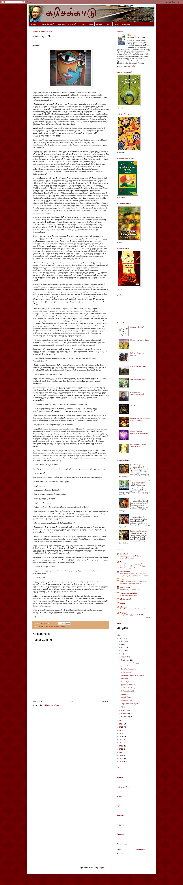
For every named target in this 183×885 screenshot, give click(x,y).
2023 (121, 752)
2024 (121, 755)
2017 (121, 733)
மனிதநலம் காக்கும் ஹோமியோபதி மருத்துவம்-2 (139, 432)
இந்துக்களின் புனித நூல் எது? (140, 340)
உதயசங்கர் (49, 626)
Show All (148, 617)
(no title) (133, 405)
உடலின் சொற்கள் (126, 672)
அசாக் (122, 562)
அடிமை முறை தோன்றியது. (138, 531)
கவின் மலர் (123, 607)
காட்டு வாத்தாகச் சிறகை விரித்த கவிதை (138, 445)
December (125, 717)
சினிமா (108, 24)
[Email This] (59, 623)
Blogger (101, 868)
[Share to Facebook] (66, 623)
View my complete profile (126, 66)
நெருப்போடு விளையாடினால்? (130, 704)
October (124, 711)
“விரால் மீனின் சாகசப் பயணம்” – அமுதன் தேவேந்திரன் (140, 482)
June (123, 651)
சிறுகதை (61, 24)
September (125, 660)
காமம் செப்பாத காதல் (137, 499)
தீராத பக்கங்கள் (125, 587)
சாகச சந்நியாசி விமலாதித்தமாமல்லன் (137, 393)
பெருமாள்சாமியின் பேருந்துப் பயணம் (133, 663)
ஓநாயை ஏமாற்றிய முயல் (129, 685)
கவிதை (82, 24)
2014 (121, 724)
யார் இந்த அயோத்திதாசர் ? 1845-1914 (132, 615)
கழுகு (123, 707)
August (124, 657)
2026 (121, 762)
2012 (121, 638)
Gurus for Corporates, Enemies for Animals (134, 609)
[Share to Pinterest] (69, 623)
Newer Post (37, 701)
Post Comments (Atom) (50, 705)
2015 (121, 727)
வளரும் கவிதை (125, 572)
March (123, 641)
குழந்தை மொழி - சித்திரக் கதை (130, 589)
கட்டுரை (33, 24)
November (125, 714)
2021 (121, 746)
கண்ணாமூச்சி (125, 682)
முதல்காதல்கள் (135, 515)
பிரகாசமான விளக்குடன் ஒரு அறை (132, 675)
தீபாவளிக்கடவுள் (135, 465)
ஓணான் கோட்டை (126, 666)
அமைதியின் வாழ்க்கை (128, 669)
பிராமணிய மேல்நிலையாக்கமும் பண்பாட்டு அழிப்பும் (140, 419)
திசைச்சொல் (124, 554)
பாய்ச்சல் (123, 694)
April (123, 644)
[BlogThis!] (61, 623)
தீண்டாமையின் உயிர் (127, 691)
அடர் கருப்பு (123, 613)
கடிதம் (116, 24)
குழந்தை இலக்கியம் (47, 24)
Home (71, 701)
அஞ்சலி (99, 24)
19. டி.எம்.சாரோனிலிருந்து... (129, 593)
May (123, 647)
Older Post (104, 701)
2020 (121, 743)
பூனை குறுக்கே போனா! (137, 379)
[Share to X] (64, 623)
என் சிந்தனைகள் (125, 599)
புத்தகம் (62, 626)
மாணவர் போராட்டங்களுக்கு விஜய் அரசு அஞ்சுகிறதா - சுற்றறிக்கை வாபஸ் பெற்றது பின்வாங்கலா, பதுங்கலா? (132, 566)
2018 (121, 737)
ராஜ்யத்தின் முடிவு (126, 700)
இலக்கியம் (42, 626)
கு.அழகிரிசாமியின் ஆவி (138, 366)
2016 (121, 730)
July (123, 654)
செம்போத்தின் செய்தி (128, 688)
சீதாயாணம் (124, 678)
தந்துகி (122, 579)
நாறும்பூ (122, 603)
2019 (121, 740)
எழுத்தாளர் (72, 24)
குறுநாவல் (126, 24)
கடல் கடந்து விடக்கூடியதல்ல (128, 595)
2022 (121, 749)
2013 (121, 721)
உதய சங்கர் (133, 35)
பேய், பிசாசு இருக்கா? (137, 327)
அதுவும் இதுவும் (126, 697)
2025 (121, 758)
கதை (91, 24)
